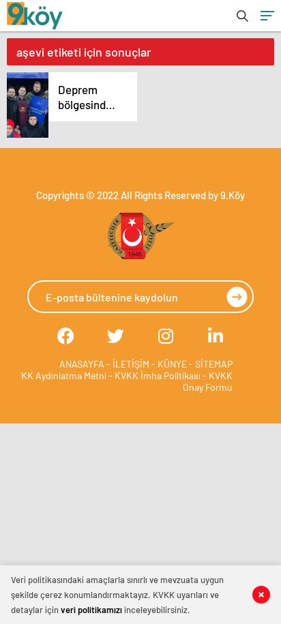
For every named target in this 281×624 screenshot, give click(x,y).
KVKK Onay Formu (208, 381)
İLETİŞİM (131, 364)
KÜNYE (172, 364)
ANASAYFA (81, 364)
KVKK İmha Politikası (158, 375)
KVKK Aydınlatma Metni (58, 375)
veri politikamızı (91, 609)
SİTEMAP (214, 364)
